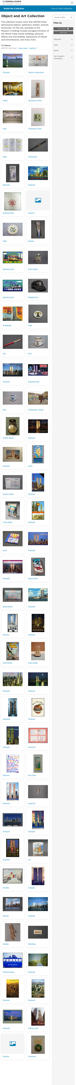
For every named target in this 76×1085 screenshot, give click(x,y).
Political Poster (8, 972)
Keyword (57, 39)
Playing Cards (8, 494)
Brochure (6, 185)
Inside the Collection (14, 8)
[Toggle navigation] (72, 3)
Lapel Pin (31, 803)
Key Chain (32, 775)
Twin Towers (62, 29)
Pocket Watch (8, 438)
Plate (5, 241)
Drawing (6, 775)
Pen (4, 353)
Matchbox (32, 944)
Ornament (32, 1056)
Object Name (23, 48)
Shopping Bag (8, 213)
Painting (31, 213)
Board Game (33, 578)
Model (5, 100)
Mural (30, 466)
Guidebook (7, 325)
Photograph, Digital (35, 410)
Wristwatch (32, 157)
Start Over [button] (63, 32)
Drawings (32, 747)
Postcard (6, 72)
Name (56, 50)
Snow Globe (33, 269)
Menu (5, 157)
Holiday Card (33, 1028)
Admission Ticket (34, 100)
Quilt (5, 128)
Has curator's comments (59, 57)
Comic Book (7, 522)
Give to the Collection (61, 8)
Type (56, 45)
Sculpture (6, 719)
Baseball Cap (33, 297)
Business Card (8, 269)
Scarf (5, 550)
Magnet (6, 916)
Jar (29, 859)
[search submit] (71, 17)
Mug (30, 353)
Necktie (31, 241)
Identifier (32, 48)
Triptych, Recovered (36, 72)
